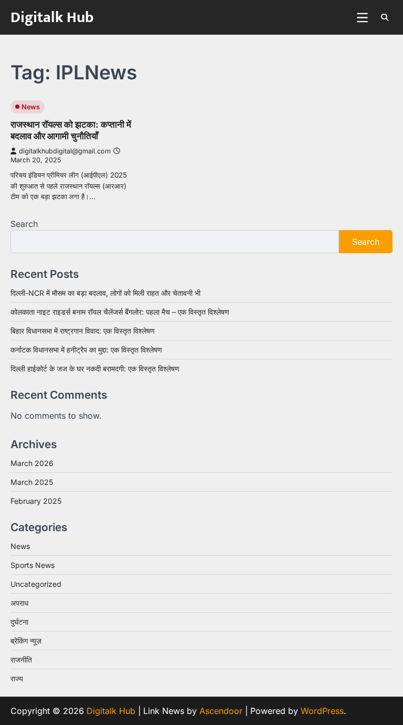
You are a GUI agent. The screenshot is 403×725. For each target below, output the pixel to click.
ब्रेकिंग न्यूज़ (25, 640)
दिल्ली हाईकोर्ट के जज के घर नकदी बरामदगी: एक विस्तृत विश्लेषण (94, 368)
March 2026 (32, 463)
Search (24, 224)
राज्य (16, 678)
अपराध (19, 602)
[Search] (385, 17)
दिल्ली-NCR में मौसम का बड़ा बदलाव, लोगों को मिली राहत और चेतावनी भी (105, 292)
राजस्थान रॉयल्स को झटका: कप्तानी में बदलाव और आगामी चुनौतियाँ (70, 130)
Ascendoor (220, 711)
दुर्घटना (19, 621)
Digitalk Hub (51, 17)
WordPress (322, 711)
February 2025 (35, 500)
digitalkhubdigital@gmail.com (65, 151)
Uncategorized (35, 583)
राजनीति (21, 659)
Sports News (32, 565)
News (31, 107)
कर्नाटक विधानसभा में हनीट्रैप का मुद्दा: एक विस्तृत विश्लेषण (86, 349)
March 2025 (31, 482)
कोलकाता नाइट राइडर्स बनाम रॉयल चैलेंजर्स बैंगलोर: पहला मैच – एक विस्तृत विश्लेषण (119, 311)
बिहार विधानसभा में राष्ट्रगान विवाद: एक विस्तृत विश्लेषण (82, 330)
